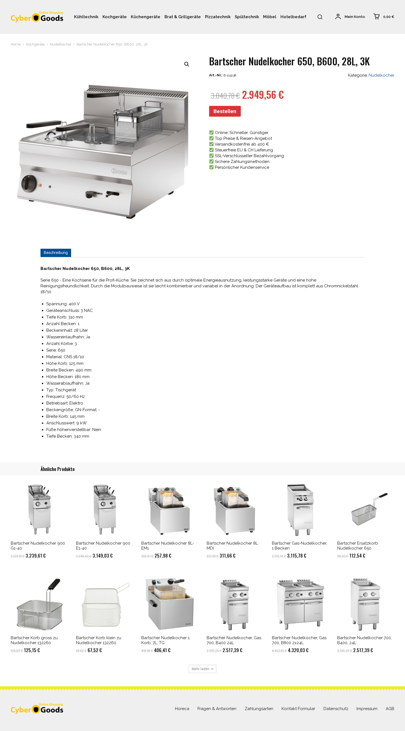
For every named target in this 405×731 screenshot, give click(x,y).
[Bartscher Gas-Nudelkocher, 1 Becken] (300, 509)
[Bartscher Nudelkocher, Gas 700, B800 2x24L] (300, 604)
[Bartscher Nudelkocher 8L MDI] (235, 509)
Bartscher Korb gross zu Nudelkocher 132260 (34, 640)
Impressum (367, 708)
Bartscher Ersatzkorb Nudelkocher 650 (357, 546)
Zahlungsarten (259, 708)
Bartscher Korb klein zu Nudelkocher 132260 (98, 640)
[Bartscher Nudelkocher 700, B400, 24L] (365, 604)
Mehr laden (200, 668)
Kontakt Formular (298, 708)
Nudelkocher (60, 44)
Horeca (182, 708)
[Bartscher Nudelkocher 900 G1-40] (39, 509)
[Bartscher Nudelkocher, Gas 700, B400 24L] (235, 604)
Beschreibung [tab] (56, 252)
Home (16, 44)
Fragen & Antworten (217, 708)
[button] (319, 16)
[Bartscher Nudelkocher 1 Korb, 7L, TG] (169, 604)
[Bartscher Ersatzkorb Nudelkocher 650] (365, 509)
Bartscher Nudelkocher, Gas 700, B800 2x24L (299, 640)
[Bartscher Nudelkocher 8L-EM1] (169, 509)
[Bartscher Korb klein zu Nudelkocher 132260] (104, 604)
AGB (390, 708)
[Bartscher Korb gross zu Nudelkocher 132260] (39, 604)
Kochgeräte (35, 44)
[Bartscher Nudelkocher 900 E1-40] (104, 509)
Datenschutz (335, 708)
